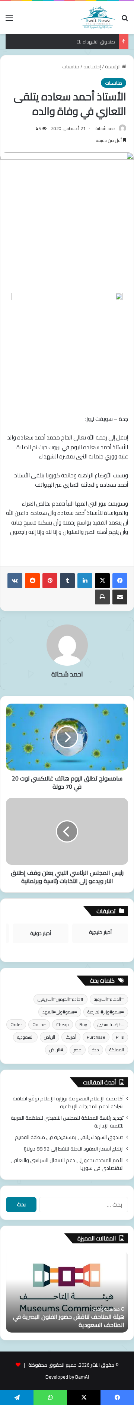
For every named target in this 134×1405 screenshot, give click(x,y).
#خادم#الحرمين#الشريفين (60, 999)
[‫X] (102, 580)
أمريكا (71, 1037)
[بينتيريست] (49, 580)
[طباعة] (102, 597)
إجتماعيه (92, 66)
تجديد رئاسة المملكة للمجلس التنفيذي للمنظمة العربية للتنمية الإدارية (67, 1121)
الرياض (49, 1037)
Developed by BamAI (67, 1376)
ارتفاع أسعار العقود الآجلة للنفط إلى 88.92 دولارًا (74, 1148)
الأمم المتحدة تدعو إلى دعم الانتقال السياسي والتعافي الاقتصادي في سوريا (67, 1164)
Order (16, 1024)
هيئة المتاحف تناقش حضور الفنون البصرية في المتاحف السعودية (68, 1320)
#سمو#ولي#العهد (59, 1011)
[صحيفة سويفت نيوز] (97, 17)
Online (39, 1024)
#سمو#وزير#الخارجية (105, 1011)
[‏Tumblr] (67, 580)
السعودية (25, 1037)
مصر (78, 1049)
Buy (83, 1024)
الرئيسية (113, 66)
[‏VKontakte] (14, 580)
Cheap (62, 1024)
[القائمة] (9, 20)
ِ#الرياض (56, 1049)
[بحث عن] (124, 20)
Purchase (96, 1037)
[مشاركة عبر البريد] (119, 597)
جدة (95, 1049)
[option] (67, 1292)
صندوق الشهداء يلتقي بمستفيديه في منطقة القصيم (61, 41)
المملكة (116, 1049)
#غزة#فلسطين (111, 1024)
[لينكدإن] (84, 580)
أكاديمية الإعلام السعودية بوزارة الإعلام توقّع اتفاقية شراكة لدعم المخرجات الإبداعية (68, 1102)
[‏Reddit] (32, 580)
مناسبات (70, 66)
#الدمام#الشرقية (109, 999)
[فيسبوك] (119, 580)
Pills (120, 1037)
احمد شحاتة (106, 128)
